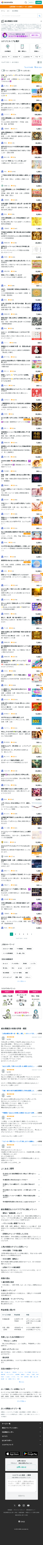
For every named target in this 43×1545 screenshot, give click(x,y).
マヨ (18, 1376)
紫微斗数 (3, 1374)
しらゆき (8, 1376)
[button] (21, 1174)
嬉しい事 (36, 1376)
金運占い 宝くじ (12, 1379)
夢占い (22, 1414)
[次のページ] (31, 934)
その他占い (4, 1416)
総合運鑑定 (23, 1412)
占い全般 (27, 1414)
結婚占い (3, 1414)
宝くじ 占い (35, 1372)
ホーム (3, 11)
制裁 (31, 1376)
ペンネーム (20, 1372)
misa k (2, 1376)
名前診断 (17, 1374)
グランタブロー (10, 1374)
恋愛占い (3, 1412)
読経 (2, 1372)
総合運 (2, 1379)
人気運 (33, 1374)
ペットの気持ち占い (12, 1414)
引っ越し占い (8, 1372)
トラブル (13, 1376)
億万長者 (26, 1376)
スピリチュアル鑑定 (12, 1412)
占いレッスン (34, 1414)
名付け (28, 1374)
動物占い (23, 1374)
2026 (37, 1374)
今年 (22, 1376)
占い (8, 11)
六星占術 (14, 1372)
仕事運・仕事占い (32, 1412)
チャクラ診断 (28, 1372)
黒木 (18, 1379)
